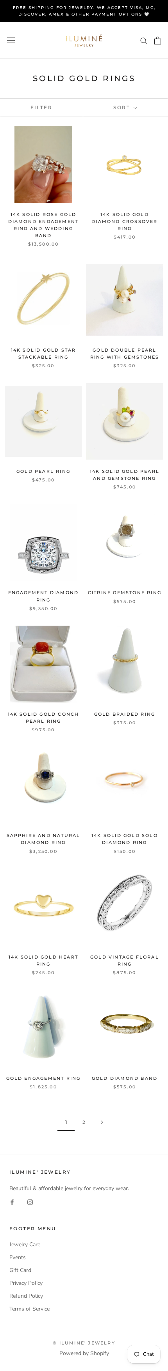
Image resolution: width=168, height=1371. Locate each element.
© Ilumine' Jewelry (84, 1343)
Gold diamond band (124, 1078)
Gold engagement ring (43, 1078)
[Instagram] (30, 1201)
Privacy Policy (26, 1283)
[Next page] (102, 1122)
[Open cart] (157, 40)
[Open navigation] (11, 40)
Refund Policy (26, 1296)
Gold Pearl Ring (43, 471)
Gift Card (20, 1270)
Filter (41, 107)
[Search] (143, 40)
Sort (122, 107)
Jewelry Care (24, 1244)
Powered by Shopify (84, 1353)
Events (17, 1257)
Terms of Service (29, 1309)
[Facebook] (12, 1201)
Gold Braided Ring (124, 714)
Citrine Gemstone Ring (124, 592)
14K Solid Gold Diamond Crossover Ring (124, 221)
